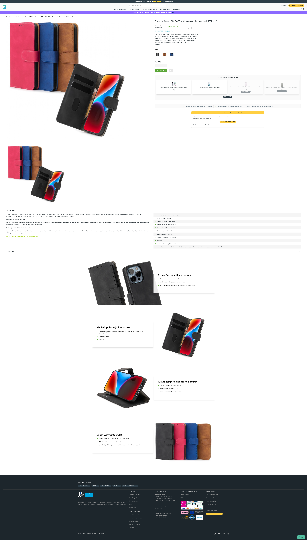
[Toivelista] (301, 9)
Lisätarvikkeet (165, 9)
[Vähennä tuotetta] (156, 65)
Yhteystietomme (211, 504)
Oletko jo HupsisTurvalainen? (205, 125)
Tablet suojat (135, 9)
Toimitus (116, 485)
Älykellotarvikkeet (150, 9)
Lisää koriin (162, 70)
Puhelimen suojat (120, 9)
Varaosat (176, 9)
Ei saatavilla (245, 91)
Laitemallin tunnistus (129, 485)
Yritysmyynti (284, 5)
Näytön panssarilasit (135, 518)
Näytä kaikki (227, 96)
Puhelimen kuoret (134, 515)
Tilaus (94, 485)
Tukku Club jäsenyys (212, 510)
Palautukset (105, 485)
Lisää (173, 91)
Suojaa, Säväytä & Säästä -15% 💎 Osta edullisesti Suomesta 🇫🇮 (153, 12)
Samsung (20, 16)
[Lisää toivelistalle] (171, 70)
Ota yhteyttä (133, 498)
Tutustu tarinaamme (212, 494)
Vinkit (130, 504)
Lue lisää (157, 44)
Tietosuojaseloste (186, 498)
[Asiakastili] (298, 9)
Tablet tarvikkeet (134, 521)
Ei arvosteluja (158, 27)
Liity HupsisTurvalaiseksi (296, 5)
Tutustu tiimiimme (211, 498)
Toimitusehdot (133, 501)
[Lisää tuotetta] (165, 65)
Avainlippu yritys (211, 501)
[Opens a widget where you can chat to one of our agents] (301, 537)
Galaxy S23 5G (29, 16)
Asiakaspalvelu (83, 485)
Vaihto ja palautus (134, 494)
